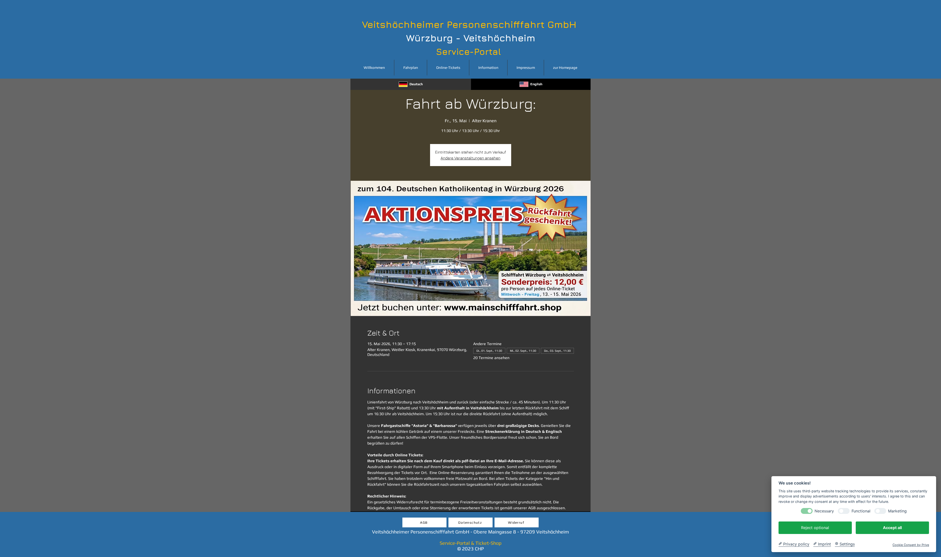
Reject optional (815, 527)
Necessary (824, 511)
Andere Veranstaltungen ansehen (470, 158)
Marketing (897, 511)
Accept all (892, 527)
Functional (861, 511)
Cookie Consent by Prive (910, 544)
